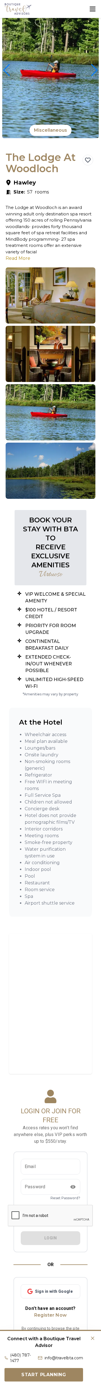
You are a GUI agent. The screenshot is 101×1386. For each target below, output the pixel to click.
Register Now (50, 1315)
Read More (18, 258)
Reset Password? (65, 1198)
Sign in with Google (54, 1291)
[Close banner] (93, 1338)
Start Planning (43, 1374)
